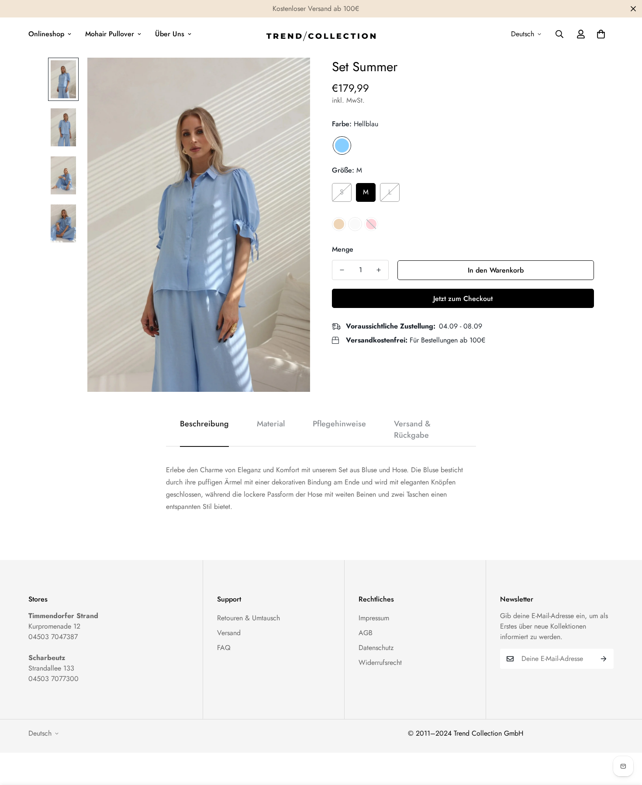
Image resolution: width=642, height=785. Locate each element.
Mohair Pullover (109, 34)
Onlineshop (46, 34)
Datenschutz (376, 648)
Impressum (374, 618)
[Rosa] (371, 224)
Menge (342, 249)
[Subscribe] (604, 659)
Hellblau (342, 145)
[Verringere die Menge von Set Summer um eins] (342, 270)
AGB (366, 633)
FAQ (224, 648)
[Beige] (339, 224)
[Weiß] (355, 224)
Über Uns (169, 34)
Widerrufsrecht (380, 662)
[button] (601, 34)
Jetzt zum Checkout (463, 299)
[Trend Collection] (321, 34)
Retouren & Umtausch (248, 618)
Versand (229, 633)
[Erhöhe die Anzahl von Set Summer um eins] (378, 270)
